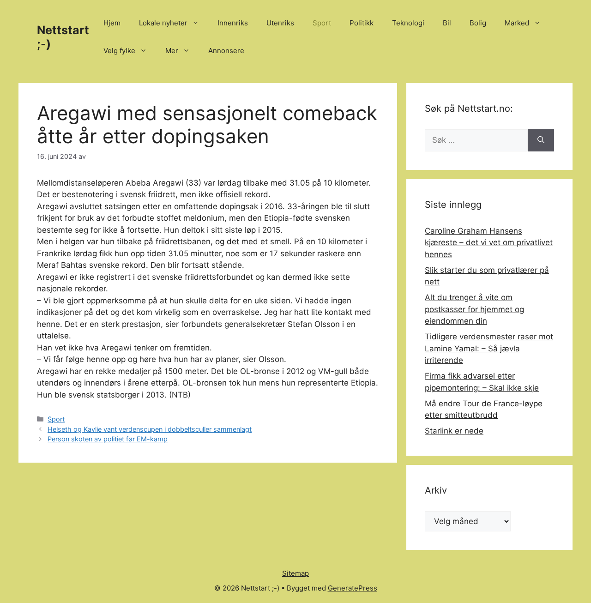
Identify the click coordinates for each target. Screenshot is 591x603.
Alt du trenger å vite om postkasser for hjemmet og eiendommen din (474, 309)
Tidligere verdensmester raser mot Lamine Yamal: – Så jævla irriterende (489, 348)
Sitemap (295, 573)
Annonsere (226, 50)
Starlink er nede (454, 430)
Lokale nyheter (163, 22)
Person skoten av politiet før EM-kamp (108, 439)
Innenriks (232, 22)
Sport (322, 22)
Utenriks (280, 22)
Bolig (478, 22)
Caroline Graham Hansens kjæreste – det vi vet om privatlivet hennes (489, 242)
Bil (447, 22)
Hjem (112, 22)
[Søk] (541, 140)
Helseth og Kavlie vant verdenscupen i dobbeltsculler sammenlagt (150, 429)
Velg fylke (119, 50)
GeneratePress (352, 588)
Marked (517, 22)
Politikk (362, 22)
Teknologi (408, 22)
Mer (171, 50)
